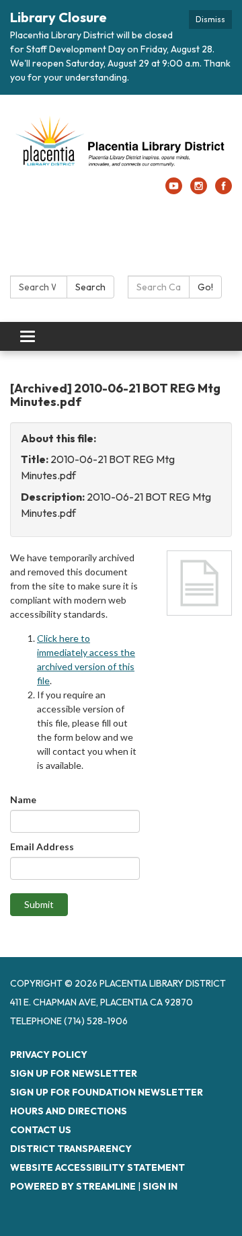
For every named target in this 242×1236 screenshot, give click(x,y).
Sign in (160, 1186)
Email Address (42, 846)
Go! (205, 287)
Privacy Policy (48, 1054)
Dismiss (210, 19)
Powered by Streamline (73, 1186)
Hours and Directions (68, 1111)
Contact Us (40, 1130)
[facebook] (223, 190)
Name (23, 799)
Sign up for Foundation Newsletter (106, 1092)
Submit (39, 904)
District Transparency (71, 1149)
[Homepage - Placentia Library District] (121, 142)
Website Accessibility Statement (97, 1167)
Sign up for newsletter (73, 1073)
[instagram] (198, 190)
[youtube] (173, 190)
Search (90, 287)
